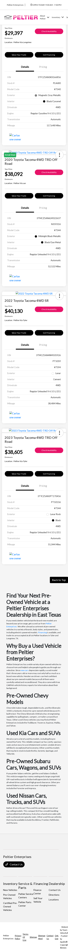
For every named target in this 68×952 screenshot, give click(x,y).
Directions (54, 894)
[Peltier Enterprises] (21, 17)
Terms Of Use (25, 937)
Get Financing (49, 55)
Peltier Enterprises (8, 937)
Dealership (57, 884)
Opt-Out (57, 937)
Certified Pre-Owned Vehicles (10, 906)
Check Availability (49, 31)
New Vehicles (10, 890)
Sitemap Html (41, 937)
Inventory (10, 884)
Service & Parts (25, 886)
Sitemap (33, 937)
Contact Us (16, 864)
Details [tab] (25, 66)
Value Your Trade (19, 55)
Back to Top (59, 579)
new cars (25, 670)
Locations (54, 899)
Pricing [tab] (43, 66)
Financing (42, 632)
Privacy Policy (18, 937)
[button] (59, 296)
